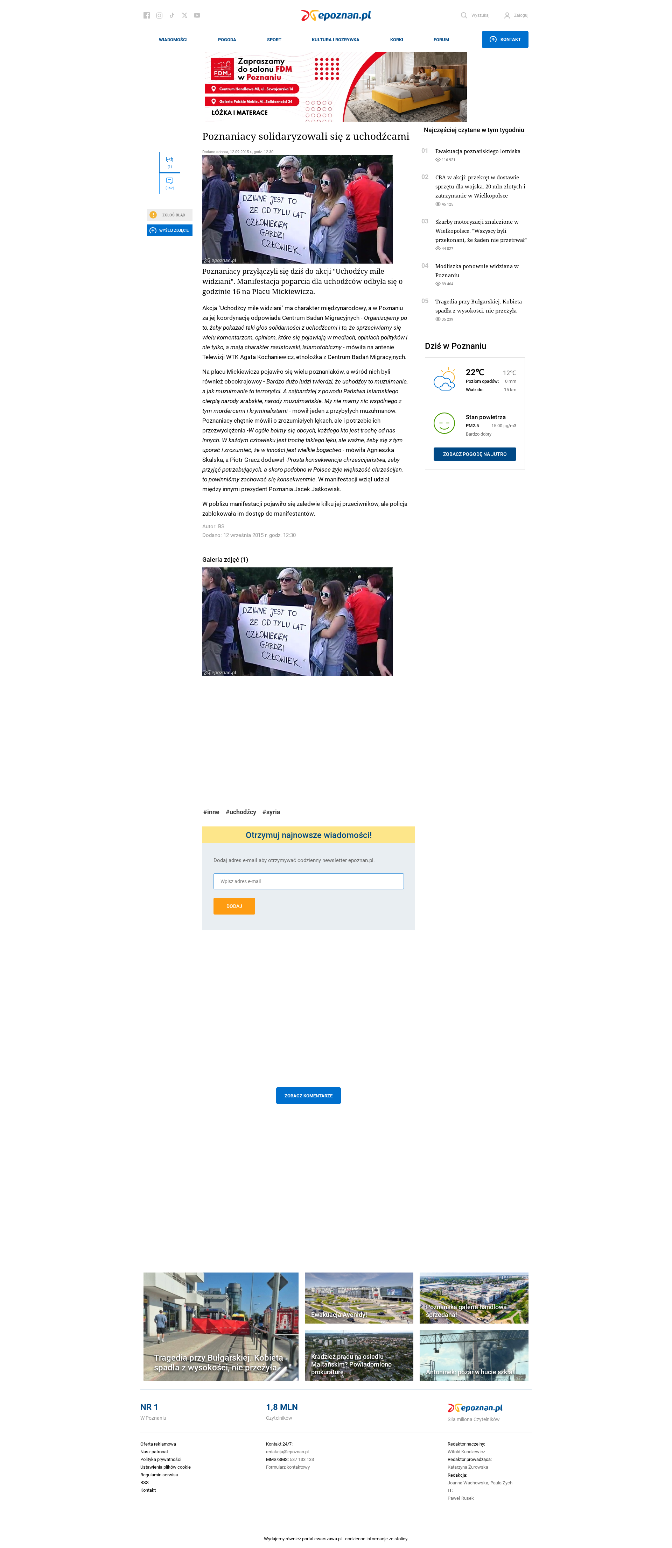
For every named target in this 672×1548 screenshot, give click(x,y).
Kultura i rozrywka (335, 39)
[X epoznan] (184, 15)
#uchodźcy (241, 812)
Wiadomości (173, 39)
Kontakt (510, 39)
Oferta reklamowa (158, 1444)
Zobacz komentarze (308, 1095)
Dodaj (234, 906)
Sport (274, 39)
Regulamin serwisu (159, 1474)
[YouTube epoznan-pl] (197, 15)
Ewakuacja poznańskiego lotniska (477, 151)
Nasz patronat (154, 1451)
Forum (441, 39)
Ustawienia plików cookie (165, 1467)
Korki (396, 39)
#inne (211, 812)
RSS (144, 1482)
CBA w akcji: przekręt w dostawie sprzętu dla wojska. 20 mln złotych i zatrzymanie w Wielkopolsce (480, 186)
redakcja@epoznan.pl (287, 1451)
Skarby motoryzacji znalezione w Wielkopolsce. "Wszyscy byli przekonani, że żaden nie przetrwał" (481, 230)
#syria (271, 812)
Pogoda (227, 39)
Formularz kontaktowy (288, 1467)
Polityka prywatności (160, 1459)
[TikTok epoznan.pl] (172, 15)
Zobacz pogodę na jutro (475, 454)
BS (221, 526)
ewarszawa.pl (328, 1538)
